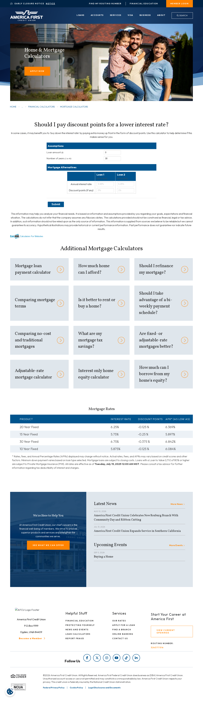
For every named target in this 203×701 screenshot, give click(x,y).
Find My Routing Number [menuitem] (105, 4)
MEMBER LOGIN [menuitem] (179, 3)
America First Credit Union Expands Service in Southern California (137, 531)
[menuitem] (80, 15)
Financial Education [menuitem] (144, 4)
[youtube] (116, 658)
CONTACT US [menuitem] (120, 638)
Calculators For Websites (31, 236)
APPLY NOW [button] (37, 71)
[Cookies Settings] (10, 691)
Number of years (59, 158)
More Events (176, 545)
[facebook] (87, 658)
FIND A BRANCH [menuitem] (121, 629)
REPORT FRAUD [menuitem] (74, 638)
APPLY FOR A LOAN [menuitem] (123, 625)
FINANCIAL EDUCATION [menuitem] (79, 620)
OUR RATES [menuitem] (119, 620)
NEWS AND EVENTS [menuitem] (76, 629)
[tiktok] (126, 658)
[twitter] (97, 658)
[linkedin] (136, 658)
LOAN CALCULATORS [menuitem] (77, 634)
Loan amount (55, 152)
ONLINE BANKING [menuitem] (122, 634)
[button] (48, 545)
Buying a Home (103, 557)
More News (177, 504)
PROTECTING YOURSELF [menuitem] (80, 625)
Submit (56, 204)
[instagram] (107, 658)
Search (183, 15)
